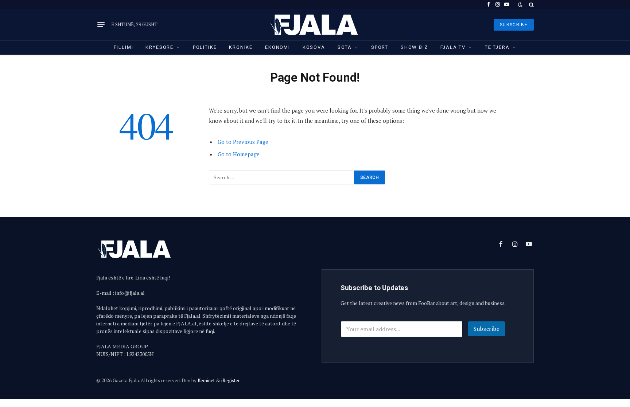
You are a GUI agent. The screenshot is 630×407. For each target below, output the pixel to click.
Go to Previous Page (243, 141)
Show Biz (414, 47)
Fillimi (123, 47)
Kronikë (241, 47)
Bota (345, 47)
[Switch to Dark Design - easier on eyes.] (520, 4)
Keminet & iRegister (219, 380)
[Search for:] (282, 177)
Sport (379, 47)
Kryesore (159, 47)
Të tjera (497, 47)
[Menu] (101, 25)
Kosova (314, 47)
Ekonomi (277, 47)
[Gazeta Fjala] (315, 24)
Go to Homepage (239, 154)
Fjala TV (453, 47)
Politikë (205, 47)
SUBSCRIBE (514, 24)
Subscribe (487, 328)
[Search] (531, 4)
